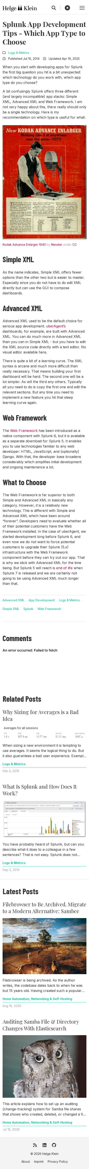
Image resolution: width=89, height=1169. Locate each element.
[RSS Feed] (35, 1145)
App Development (42, 600)
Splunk (28, 609)
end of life (64, 568)
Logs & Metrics (18, 53)
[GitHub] (54, 1145)
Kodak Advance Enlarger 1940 (24, 244)
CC (74, 244)
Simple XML (11, 609)
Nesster (56, 244)
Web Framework (24, 430)
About (25, 1161)
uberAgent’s (56, 326)
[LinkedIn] (44, 1145)
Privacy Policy (58, 1161)
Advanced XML (13, 600)
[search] (56, 8)
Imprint (38, 1161)
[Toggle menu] (82, 7)
